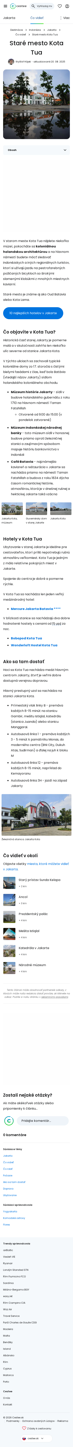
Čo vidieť (37, 18)
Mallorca (8, 1375)
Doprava (8, 1188)
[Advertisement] (36, 196)
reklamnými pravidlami (54, 997)
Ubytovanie (10, 1195)
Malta (6, 1335)
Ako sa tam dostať (14, 1182)
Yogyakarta (10, 1211)
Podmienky (12, 1421)
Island (7, 1348)
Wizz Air (7, 1309)
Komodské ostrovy (14, 1218)
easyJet (7, 1296)
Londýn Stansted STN (15, 1270)
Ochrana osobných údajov (38, 1421)
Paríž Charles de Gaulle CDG (20, 1322)
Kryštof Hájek (23, 61)
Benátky (8, 1342)
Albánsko (8, 1355)
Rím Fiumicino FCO (14, 1276)
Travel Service (11, 1316)
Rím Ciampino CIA (14, 1302)
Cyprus (7, 1368)
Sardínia (8, 1283)
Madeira (8, 1329)
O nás (6, 1398)
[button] (5, 6)
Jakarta (9, 18)
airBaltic (8, 1250)
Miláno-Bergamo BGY (16, 1289)
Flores (6, 1224)
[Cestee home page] (18, 6)
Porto (6, 1381)
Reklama (62, 1421)
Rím (5, 1362)
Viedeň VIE (9, 1256)
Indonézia (35, 30)
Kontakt (7, 1404)
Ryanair (7, 1263)
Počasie (7, 1175)
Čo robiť (7, 1169)
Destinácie (16, 30)
